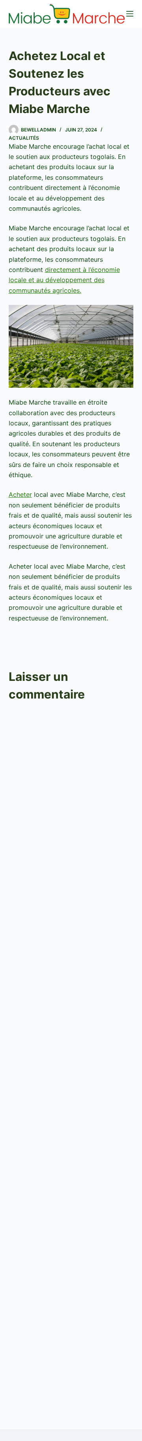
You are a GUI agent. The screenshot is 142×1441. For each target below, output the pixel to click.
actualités (24, 138)
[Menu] (129, 13)
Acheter (20, 494)
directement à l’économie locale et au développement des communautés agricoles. (64, 280)
